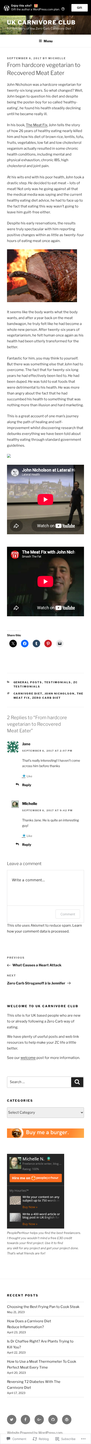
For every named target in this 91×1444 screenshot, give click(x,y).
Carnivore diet (28, 693)
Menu (48, 41)
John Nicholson (60, 693)
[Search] (77, 1082)
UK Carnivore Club (41, 22)
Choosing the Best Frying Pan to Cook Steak (43, 1307)
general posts (28, 682)
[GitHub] (53, 1419)
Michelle (57, 58)
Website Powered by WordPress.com (35, 1433)
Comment (67, 914)
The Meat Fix (36, 125)
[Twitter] (11, 1419)
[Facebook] (25, 1419)
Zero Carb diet (46, 697)
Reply (26, 785)
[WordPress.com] (66, 1419)
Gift (79, 7)
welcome (28, 1058)
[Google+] (39, 1419)
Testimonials (57, 682)
